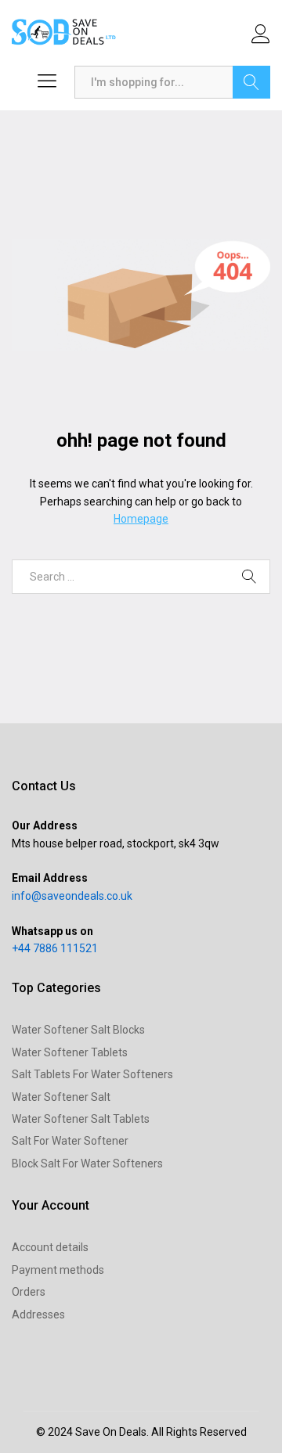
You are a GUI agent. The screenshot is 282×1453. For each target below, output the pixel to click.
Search (251, 82)
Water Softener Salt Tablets (81, 1119)
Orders (28, 1292)
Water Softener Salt (61, 1097)
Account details (50, 1247)
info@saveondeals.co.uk (72, 896)
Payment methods (58, 1270)
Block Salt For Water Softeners (87, 1163)
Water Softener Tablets (70, 1052)
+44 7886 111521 (55, 948)
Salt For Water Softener (70, 1141)
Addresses (38, 1314)
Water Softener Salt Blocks (78, 1029)
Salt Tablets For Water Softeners (92, 1074)
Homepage (141, 519)
